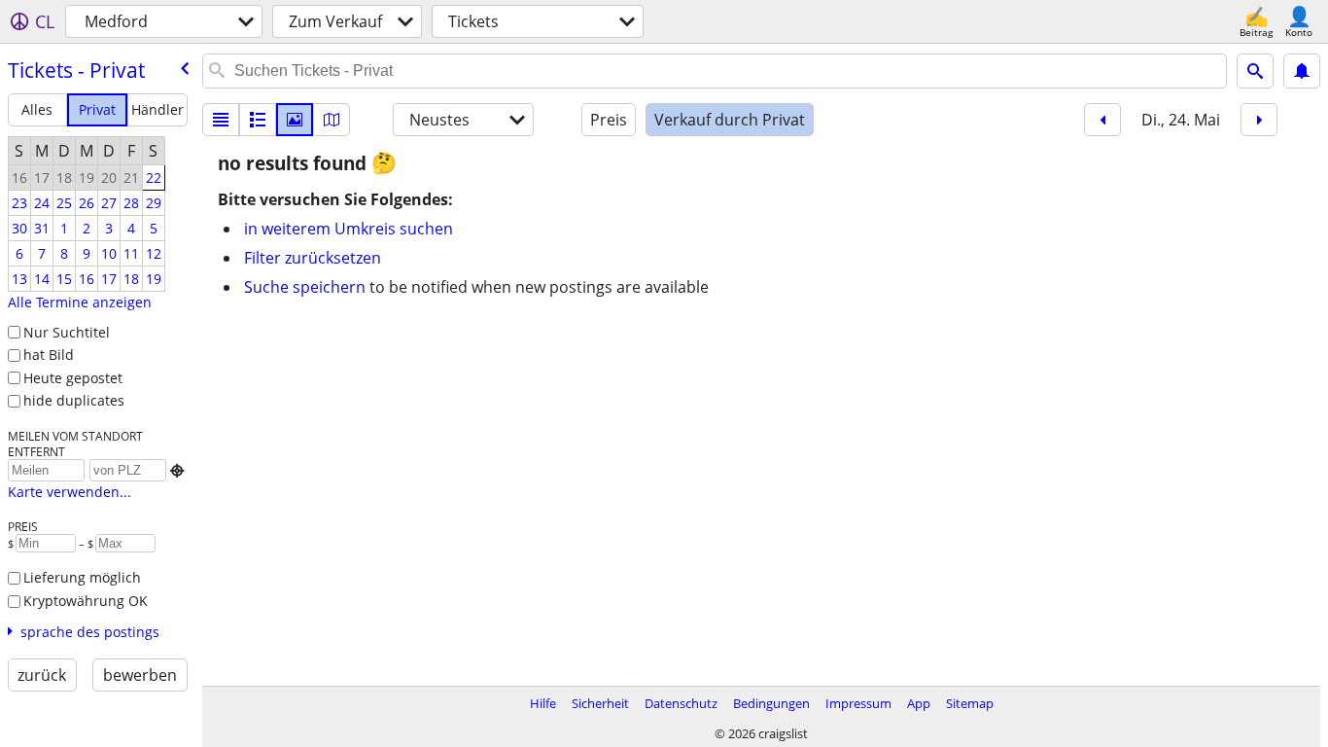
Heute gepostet (72, 378)
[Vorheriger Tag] (1102, 119)
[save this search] (1301, 71)
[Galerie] (294, 119)
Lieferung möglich (82, 577)
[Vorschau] (257, 119)
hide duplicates (73, 400)
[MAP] (331, 119)
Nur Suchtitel (66, 332)
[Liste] (220, 119)
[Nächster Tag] (1259, 119)
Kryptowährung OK (85, 600)
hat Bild (48, 354)
